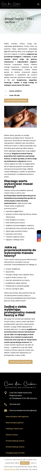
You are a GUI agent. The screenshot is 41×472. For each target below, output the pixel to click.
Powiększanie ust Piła (15, 453)
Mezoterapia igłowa (15, 422)
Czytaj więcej (9, 469)
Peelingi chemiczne (14, 428)
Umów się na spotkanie (16, 100)
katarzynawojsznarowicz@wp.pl (23, 410)
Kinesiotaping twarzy (15, 441)
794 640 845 (14, 404)
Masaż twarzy (12, 434)
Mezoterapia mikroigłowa (17, 416)
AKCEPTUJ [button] (24, 463)
